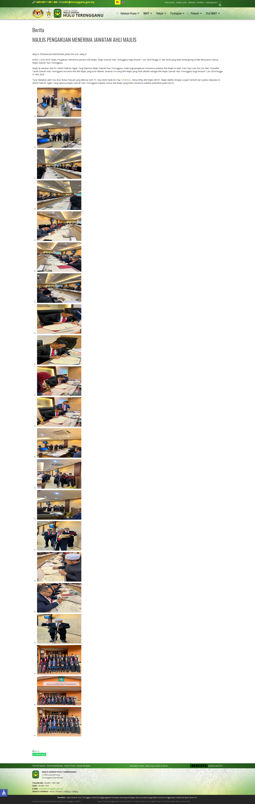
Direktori (200, 2)
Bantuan (191, 2)
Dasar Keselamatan (55, 765)
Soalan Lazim (181, 2)
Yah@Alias (126, 79)
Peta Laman (170, 2)
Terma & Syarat (38, 765)
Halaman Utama (128, 13)
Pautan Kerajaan (83, 765)
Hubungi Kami (211, 2)
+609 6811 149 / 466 (46, 2)
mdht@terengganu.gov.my (78, 2)
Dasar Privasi (69, 765)
